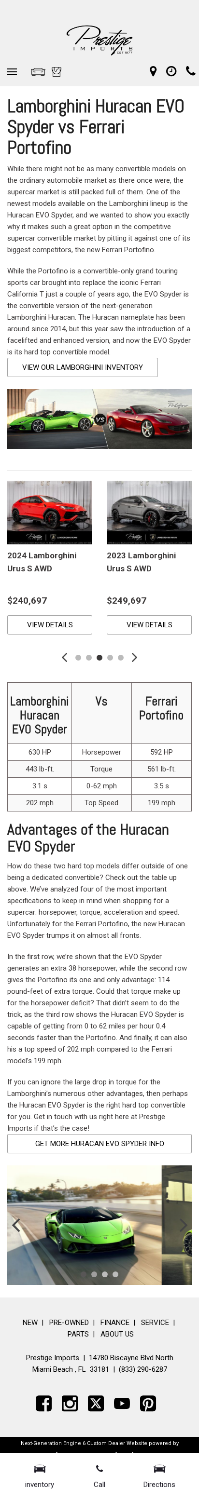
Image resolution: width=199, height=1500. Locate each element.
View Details (50, 625)
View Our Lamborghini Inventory (82, 367)
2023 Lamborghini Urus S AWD (141, 562)
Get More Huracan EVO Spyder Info (99, 1143)
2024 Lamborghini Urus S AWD (41, 562)
